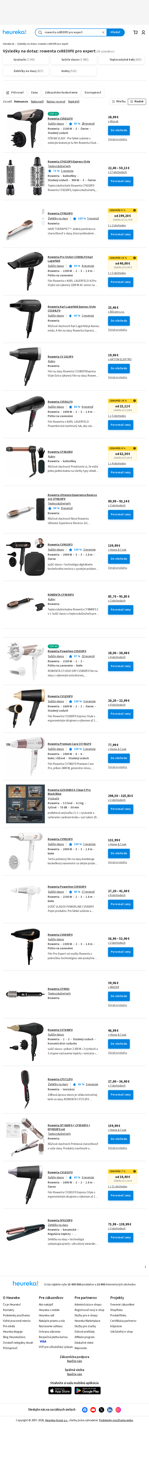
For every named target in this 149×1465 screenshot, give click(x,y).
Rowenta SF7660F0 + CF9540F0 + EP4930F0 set (69, 1127)
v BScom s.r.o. (116, 312)
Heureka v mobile (49, 1310)
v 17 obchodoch (117, 172)
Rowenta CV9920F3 (60, 545)
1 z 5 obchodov (117, 273)
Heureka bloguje (13, 1332)
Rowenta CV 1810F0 (60, 357)
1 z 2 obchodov (117, 226)
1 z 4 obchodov (117, 464)
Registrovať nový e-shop (89, 1310)
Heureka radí (46, 1315)
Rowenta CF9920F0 (60, 214)
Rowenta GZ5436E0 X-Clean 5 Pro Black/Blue (69, 792)
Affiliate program (84, 1337)
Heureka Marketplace (87, 1321)
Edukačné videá (83, 1343)
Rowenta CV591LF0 (60, 402)
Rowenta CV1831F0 (60, 1172)
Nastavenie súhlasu (50, 1326)
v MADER (113, 987)
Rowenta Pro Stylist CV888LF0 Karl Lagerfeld (70, 259)
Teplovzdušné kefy (59, 166)
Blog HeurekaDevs (14, 1337)
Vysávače (53, 799)
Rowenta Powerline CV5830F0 (67, 651)
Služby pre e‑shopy (86, 1315)
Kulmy (51, 361)
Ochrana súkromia (49, 1332)
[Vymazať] (103, 32)
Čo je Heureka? (12, 1305)
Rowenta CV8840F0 (60, 935)
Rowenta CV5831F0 (60, 119)
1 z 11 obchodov (117, 1187)
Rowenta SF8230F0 (60, 1220)
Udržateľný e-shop (121, 1332)
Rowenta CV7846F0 (60, 1030)
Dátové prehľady (84, 1332)
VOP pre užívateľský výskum (56, 1347)
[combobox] (71, 32)
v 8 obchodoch (117, 895)
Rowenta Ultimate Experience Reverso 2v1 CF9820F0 (72, 497)
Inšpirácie (116, 1326)
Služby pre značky (85, 1326)
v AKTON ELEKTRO (120, 360)
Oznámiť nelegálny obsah (18, 1343)
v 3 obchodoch (117, 800)
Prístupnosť (10, 1348)
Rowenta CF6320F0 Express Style (69, 162)
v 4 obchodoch (117, 657)
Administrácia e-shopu (87, 1305)
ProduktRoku (118, 1315)
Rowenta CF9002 (58, 989)
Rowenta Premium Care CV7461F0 (69, 744)
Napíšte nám (74, 1361)
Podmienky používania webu (116, 1420)
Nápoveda (80, 1348)
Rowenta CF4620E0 (60, 452)
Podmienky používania (16, 1315)
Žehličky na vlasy (58, 219)
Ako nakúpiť (46, 1305)
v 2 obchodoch (117, 506)
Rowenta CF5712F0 (60, 1079)
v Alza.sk (113, 121)
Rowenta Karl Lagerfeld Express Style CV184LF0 (72, 309)
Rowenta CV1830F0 (60, 696)
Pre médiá (9, 1326)
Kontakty (8, 1310)
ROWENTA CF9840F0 (61, 595)
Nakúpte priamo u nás (52, 1321)
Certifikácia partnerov (123, 1321)
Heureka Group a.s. (56, 1420)
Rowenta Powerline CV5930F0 (67, 887)
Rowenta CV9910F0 (60, 839)
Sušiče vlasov (56, 124)
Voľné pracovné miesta (16, 1321)
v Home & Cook (117, 550)
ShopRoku (116, 1310)
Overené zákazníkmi (122, 1305)
